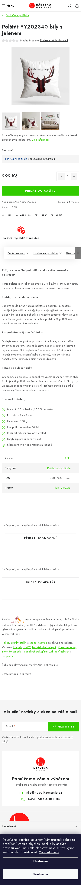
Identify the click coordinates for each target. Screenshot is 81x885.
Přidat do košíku (40, 191)
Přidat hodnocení (40, 538)
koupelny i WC (22, 647)
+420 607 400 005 (44, 799)
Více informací (49, 852)
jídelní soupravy (67, 647)
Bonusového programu (41, 159)
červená (66, 488)
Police (5, 643)
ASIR (14, 207)
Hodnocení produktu (46, 253)
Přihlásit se (63, 726)
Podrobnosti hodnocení (54, 40)
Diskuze (70, 253)
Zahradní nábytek (59, 651)
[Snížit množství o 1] (61, 176)
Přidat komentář (40, 582)
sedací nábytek (38, 643)
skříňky (14, 643)
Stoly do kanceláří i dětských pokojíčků (25, 651)
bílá (57, 488)
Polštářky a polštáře (58, 468)
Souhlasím (40, 874)
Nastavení (40, 861)
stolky (23, 643)
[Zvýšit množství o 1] (74, 176)
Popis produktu (16, 253)
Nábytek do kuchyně (44, 647)
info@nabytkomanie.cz (43, 792)
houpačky (7, 656)
